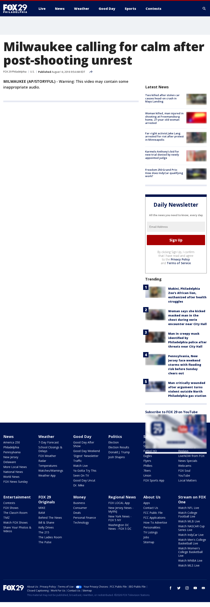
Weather (46, 436)
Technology (81, 522)
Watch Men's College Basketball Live (192, 541)
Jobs (146, 537)
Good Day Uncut (84, 480)
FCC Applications (154, 517)
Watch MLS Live (189, 565)
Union (147, 475)
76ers (147, 470)
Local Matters (187, 480)
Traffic (77, 461)
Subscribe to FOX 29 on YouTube (171, 412)
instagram (187, 588)
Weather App (47, 475)
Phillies (147, 466)
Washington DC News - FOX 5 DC (119, 527)
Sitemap (148, 542)
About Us (151, 497)
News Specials (187, 461)
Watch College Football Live (187, 514)
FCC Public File (153, 513)
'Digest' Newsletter (85, 456)
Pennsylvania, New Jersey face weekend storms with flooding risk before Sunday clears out (184, 364)
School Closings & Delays (50, 449)
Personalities (151, 527)
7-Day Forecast (48, 442)
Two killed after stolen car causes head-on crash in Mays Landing (162, 98)
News (8, 436)
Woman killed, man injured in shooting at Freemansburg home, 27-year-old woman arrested (164, 118)
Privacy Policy (180, 259)
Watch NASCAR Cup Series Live (191, 528)
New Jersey (10, 457)
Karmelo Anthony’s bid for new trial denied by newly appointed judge (162, 155)
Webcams (184, 466)
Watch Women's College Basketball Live (190, 552)
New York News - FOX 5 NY (119, 518)
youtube (195, 588)
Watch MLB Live (189, 521)
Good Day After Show (83, 444)
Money (79, 497)
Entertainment (17, 497)
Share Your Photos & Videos (17, 529)
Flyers (147, 461)
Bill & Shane (46, 522)
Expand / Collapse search (204, 8)
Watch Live (80, 466)
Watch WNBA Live (190, 560)
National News (13, 472)
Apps (146, 503)
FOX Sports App (153, 480)
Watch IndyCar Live (191, 535)
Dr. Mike (78, 485)
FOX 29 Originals (46, 499)
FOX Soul (184, 470)
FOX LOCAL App (119, 503)
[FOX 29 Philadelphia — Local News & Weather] (16, 8)
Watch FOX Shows (15, 522)
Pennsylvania (12, 452)
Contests (9, 503)
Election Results (118, 447)
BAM (41, 513)
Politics (115, 436)
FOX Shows (10, 508)
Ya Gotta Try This (84, 470)
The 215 (43, 532)
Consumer (80, 508)
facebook (170, 588)
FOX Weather (47, 456)
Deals (77, 513)
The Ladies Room (50, 537)
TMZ (6, 517)
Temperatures (47, 466)
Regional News (122, 497)
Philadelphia (11, 447)
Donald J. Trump (119, 452)
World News (11, 477)
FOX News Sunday (15, 482)
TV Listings (150, 532)
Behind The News (50, 517)
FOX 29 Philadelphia (14, 71)
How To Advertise (155, 522)
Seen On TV (81, 475)
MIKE (41, 508)
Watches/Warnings (50, 470)
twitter (179, 588)
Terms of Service (179, 263)
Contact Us (150, 508)
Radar (42, 461)
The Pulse (44, 542)
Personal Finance (84, 517)
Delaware (9, 462)
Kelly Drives (46, 527)
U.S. (32, 71)
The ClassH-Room (15, 513)
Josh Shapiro (116, 457)
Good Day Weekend (86, 451)
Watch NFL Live (188, 508)
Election (113, 442)
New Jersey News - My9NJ (121, 509)
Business (79, 503)
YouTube (184, 475)
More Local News (15, 467)
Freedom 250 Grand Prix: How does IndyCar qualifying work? (164, 173)
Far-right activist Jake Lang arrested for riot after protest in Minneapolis (164, 136)
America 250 (11, 442)
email (203, 588)
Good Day (82, 436)
